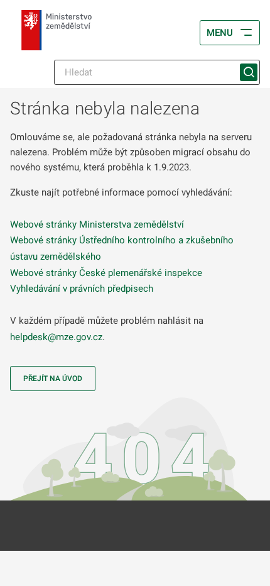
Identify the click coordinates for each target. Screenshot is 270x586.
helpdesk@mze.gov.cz (56, 337)
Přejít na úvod (52, 378)
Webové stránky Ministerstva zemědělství (97, 224)
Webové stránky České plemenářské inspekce (106, 273)
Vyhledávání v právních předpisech (81, 288)
